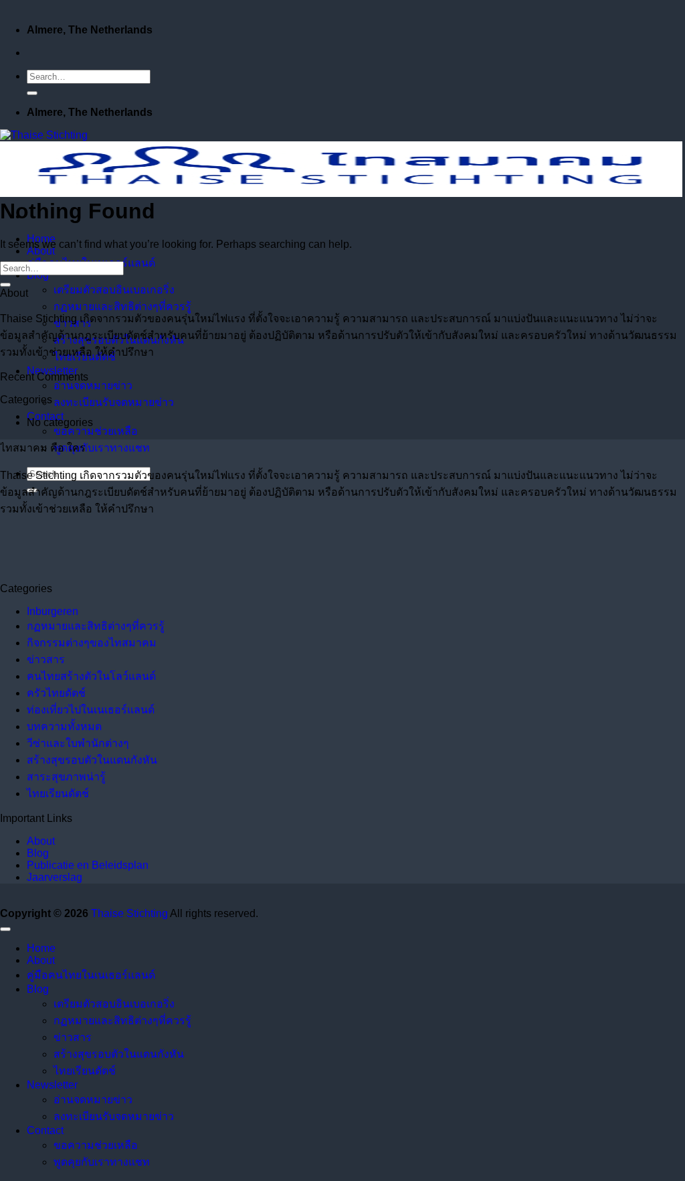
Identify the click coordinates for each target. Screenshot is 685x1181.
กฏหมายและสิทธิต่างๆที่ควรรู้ (122, 306)
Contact (45, 1130)
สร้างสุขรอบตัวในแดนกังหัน (92, 760)
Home (41, 948)
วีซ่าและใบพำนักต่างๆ (78, 743)
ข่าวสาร (46, 659)
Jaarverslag (54, 877)
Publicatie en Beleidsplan (88, 865)
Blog (38, 853)
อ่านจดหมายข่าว (93, 385)
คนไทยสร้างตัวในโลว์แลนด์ (91, 676)
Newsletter (52, 1085)
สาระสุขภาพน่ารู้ (66, 776)
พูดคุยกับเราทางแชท (102, 448)
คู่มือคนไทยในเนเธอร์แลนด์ (91, 975)
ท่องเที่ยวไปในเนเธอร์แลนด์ (91, 709)
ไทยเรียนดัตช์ (58, 793)
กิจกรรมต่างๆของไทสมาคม (92, 642)
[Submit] (32, 93)
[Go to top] (5, 929)
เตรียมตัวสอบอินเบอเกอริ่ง (114, 289)
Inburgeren (52, 611)
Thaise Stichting (129, 913)
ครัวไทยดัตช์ (56, 693)
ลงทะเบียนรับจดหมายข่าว (114, 402)
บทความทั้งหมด (64, 726)
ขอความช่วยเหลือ (96, 431)
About (41, 251)
